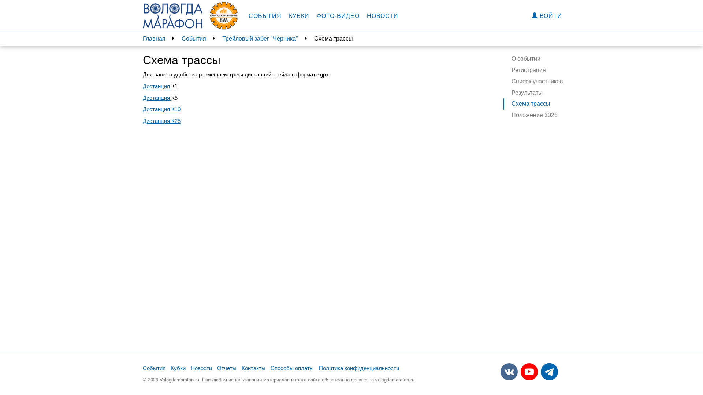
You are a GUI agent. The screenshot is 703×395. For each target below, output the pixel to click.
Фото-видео (338, 16)
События (265, 16)
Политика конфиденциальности (359, 368)
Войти (550, 16)
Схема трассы (531, 104)
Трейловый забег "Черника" (260, 38)
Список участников (537, 81)
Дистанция (157, 86)
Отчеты (227, 368)
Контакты (253, 368)
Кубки (299, 16)
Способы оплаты (292, 368)
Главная (154, 38)
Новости (382, 16)
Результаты (527, 93)
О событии (526, 59)
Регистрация (529, 70)
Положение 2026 (535, 115)
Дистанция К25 (162, 121)
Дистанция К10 (162, 109)
